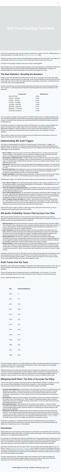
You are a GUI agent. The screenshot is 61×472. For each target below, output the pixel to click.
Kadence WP (45, 467)
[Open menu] (57, 3)
